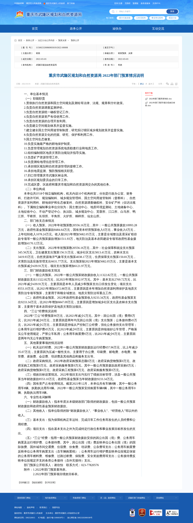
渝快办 (117, 28)
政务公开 (76, 28)
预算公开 (75, 40)
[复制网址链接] (176, 83)
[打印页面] (172, 83)
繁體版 (135, 3)
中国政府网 (19, 3)
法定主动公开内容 (46, 40)
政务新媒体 (145, 3)
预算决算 (62, 40)
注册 (120, 3)
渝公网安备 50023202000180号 (79, 518)
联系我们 (43, 507)
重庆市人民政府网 (33, 3)
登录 (116, 3)
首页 (35, 28)
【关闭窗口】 (24, 482)
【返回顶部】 (37, 482)
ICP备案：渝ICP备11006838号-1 (51, 518)
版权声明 (30, 507)
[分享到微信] (167, 83)
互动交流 (158, 28)
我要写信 (56, 507)
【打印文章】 (50, 482)
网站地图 (18, 507)
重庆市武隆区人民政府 (55, 3)
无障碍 (127, 3)
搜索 (172, 11)
